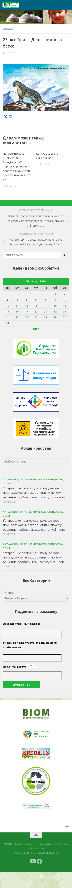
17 (7, 311)
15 (55, 305)
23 (64, 311)
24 (7, 317)
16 (64, 305)
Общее (8, 28)
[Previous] (30, 734)
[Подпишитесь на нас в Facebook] (39, 861)
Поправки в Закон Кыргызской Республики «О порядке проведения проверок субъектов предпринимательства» (17, 166)
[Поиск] (65, 255)
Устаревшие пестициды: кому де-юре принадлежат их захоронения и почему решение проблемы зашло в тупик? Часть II (35, 525)
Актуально (10, 479)
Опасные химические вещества (41, 479)
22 (55, 311)
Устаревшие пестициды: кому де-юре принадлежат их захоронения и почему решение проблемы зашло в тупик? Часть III (36, 492)
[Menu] (67, 5)
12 (26, 305)
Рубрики (8, 592)
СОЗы (6, 483)
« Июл (35, 328)
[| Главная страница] (13, 5)
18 (17, 311)
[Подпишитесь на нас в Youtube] (32, 861)
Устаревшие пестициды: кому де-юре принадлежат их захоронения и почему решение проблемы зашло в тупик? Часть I (35, 557)
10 (7, 305)
